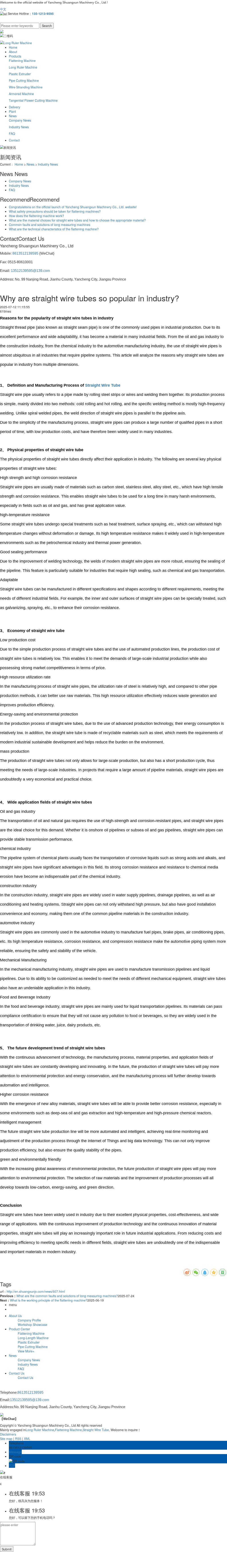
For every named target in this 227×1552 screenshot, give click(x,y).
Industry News (19, 127)
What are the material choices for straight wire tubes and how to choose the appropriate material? (77, 220)
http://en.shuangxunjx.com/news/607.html (36, 1291)
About (13, 52)
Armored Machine (21, 94)
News (13, 116)
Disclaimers (8, 1434)
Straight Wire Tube (96, 1430)
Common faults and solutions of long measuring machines (49, 224)
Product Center (19, 1329)
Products (15, 56)
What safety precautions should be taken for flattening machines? (55, 211)
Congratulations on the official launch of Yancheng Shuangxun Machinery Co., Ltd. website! (73, 207)
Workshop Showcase (32, 1324)
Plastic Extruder (20, 74)
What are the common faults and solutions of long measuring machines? (67, 1296)
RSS (18, 1438)
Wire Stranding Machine (26, 87)
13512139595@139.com (30, 271)
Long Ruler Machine (23, 67)
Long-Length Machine (33, 1338)
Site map (6, 1438)
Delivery (14, 107)
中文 (3, 9)
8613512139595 (25, 253)
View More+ (26, 1351)
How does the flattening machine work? (36, 216)
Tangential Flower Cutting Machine (33, 100)
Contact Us (16, 1373)
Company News (20, 120)
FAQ (12, 133)
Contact (14, 140)
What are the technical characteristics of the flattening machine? (54, 229)
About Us (15, 1315)
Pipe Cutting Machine (24, 80)
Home (13, 47)
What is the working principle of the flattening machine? (48, 1300)
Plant (12, 111)
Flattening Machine (22, 60)
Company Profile (29, 1320)
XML (27, 1438)
